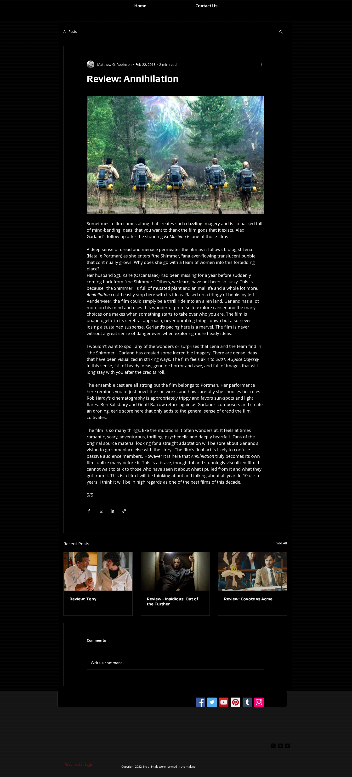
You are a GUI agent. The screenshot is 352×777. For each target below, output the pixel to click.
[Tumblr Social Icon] (247, 702)
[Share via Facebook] (89, 511)
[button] (281, 32)
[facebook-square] (287, 745)
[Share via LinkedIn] (112, 511)
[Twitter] (212, 702)
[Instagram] (259, 702)
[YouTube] (223, 702)
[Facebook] (200, 702)
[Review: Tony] (98, 571)
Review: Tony (83, 598)
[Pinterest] (235, 702)
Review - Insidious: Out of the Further (172, 601)
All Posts (70, 31)
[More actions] (261, 64)
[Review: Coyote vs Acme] (252, 571)
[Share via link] (124, 511)
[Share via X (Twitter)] (100, 511)
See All (281, 543)
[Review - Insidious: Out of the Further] (175, 571)
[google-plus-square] (273, 745)
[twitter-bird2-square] (280, 745)
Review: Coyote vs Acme (248, 598)
